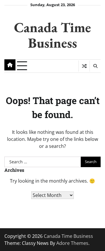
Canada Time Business (52, 35)
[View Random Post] (84, 66)
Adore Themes (72, 243)
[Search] (95, 66)
